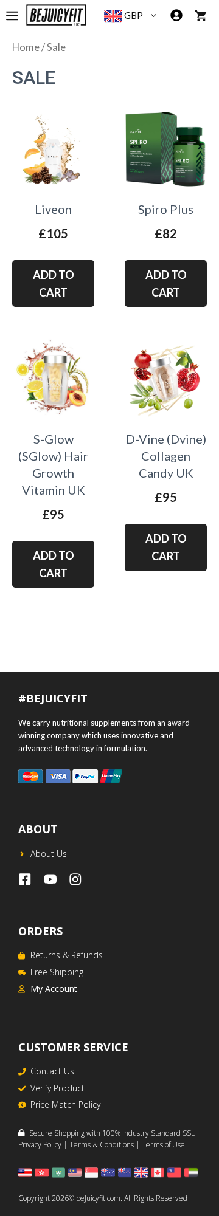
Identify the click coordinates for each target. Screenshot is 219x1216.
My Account (53, 988)
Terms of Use (163, 1144)
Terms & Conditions (101, 1144)
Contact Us (52, 1071)
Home (26, 47)
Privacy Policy (39, 1144)
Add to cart (53, 283)
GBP (132, 15)
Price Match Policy (65, 1104)
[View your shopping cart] (200, 15)
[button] (156, 15)
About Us (48, 853)
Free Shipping (56, 972)
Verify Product (57, 1088)
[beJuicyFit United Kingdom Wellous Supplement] (56, 15)
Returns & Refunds (66, 955)
